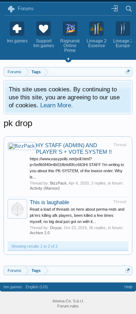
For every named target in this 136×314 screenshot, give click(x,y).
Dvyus (56, 228)
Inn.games (13, 287)
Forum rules (68, 306)
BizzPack (58, 183)
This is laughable (49, 202)
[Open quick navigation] (127, 71)
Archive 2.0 (40, 233)
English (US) (37, 287)
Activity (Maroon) (45, 188)
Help (128, 287)
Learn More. (56, 105)
